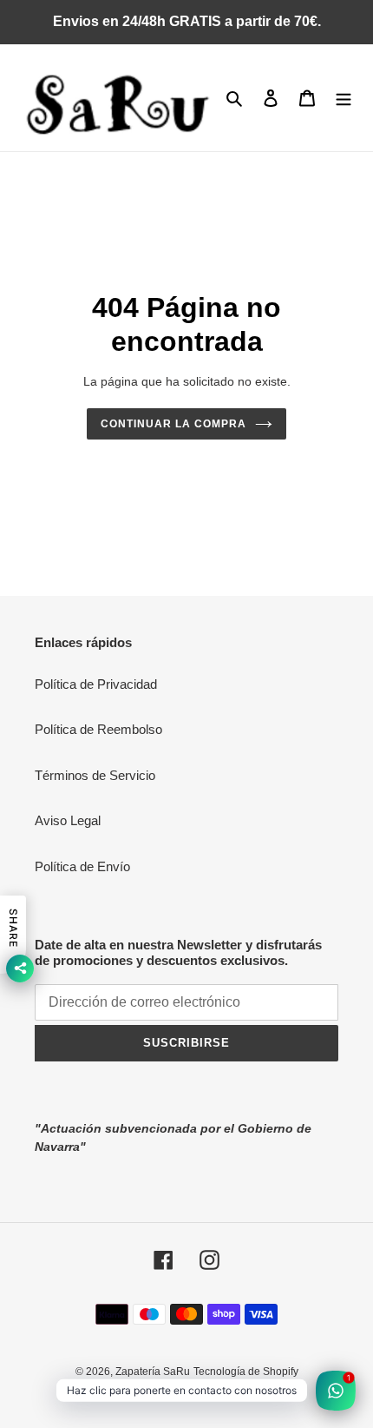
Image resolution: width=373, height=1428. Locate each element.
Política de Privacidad (96, 684)
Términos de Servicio (95, 775)
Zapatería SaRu (152, 1371)
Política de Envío (82, 866)
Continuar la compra (173, 424)
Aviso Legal (68, 820)
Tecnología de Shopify (245, 1371)
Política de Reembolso (98, 729)
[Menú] (343, 97)
